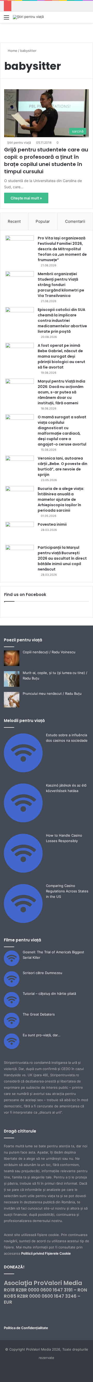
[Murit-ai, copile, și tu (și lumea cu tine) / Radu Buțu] (11, 685)
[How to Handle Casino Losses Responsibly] (23, 871)
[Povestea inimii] (19, 531)
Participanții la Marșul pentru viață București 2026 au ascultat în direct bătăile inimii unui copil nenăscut (62, 558)
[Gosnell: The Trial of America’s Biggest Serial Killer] (11, 965)
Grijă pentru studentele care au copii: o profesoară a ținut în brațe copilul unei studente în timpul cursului (46, 160)
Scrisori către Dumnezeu (42, 973)
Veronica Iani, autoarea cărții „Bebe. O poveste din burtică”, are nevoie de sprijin (62, 466)
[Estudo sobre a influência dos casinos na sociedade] (23, 771)
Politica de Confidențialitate (26, 1328)
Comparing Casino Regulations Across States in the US (67, 891)
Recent (14, 221)
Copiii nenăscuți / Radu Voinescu (49, 652)
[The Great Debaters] (11, 1027)
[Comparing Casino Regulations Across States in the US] (23, 922)
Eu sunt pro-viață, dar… (41, 1035)
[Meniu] (6, 19)
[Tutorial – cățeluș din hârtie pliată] (11, 1006)
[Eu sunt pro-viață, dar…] (11, 1048)
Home (12, 50)
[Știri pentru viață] (28, 17)
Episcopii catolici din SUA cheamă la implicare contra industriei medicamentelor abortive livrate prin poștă (62, 320)
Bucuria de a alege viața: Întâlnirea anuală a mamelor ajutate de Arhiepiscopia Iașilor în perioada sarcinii (61, 499)
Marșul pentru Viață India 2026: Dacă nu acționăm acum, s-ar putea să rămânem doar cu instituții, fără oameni (61, 392)
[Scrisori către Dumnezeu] (11, 985)
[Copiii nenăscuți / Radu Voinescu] (11, 665)
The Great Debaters (39, 1014)
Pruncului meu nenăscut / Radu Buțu (52, 693)
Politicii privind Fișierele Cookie (46, 1253)
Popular (43, 221)
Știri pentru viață (19, 142)
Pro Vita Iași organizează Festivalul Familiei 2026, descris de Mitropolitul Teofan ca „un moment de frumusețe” (62, 248)
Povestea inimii (52, 524)
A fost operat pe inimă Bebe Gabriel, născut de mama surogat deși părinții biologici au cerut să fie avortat (61, 356)
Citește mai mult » (26, 198)
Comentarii (75, 221)
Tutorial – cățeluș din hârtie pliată (49, 993)
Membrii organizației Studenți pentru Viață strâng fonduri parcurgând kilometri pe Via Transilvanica (61, 284)
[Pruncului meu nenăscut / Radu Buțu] (11, 706)
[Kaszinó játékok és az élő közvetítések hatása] (23, 821)
